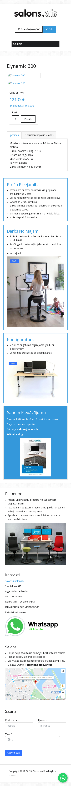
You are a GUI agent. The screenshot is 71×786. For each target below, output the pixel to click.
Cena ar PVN (16, 92)
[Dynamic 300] (24, 75)
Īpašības (14, 135)
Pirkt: (15, 112)
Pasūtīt (28, 119)
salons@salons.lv (27, 429)
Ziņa (8, 734)
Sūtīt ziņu (13, 753)
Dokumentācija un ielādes (39, 135)
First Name (12, 720)
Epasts (43, 720)
